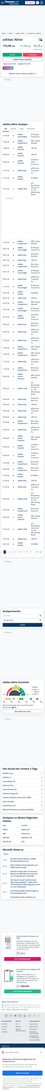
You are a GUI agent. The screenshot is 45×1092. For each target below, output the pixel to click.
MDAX (5, 829)
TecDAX (24, 825)
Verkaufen (31, 129)
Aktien (10, 33)
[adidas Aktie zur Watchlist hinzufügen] (40, 39)
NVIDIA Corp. (8, 773)
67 (37, 552)
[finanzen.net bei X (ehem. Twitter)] (20, 1016)
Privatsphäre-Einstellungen (34, 1036)
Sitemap (4, 1032)
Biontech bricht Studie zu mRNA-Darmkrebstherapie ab (23, 860)
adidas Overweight (22, 135)
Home (4, 33)
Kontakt (4, 1024)
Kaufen (13, 129)
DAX (4, 825)
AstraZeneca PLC (9, 805)
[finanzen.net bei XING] (30, 1016)
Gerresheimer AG (10, 789)
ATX (22, 841)
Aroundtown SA (9, 781)
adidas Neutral (21, 148)
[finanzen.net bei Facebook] (11, 1016)
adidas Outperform (22, 142)
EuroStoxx (24, 1009)
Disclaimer (33, 1029)
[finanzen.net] (12, 2)
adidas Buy (22, 170)
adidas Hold (22, 189)
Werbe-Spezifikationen (21, 1030)
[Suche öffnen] (37, 2)
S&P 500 (6, 837)
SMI (4, 833)
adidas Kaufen (20, 178)
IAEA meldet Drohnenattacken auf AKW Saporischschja (24, 866)
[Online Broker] (12, 4)
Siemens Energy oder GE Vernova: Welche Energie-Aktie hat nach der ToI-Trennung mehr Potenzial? (24, 873)
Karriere (4, 1027)
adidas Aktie (20, 33)
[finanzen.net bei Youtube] (15, 1016)
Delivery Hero (8, 785)
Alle (5, 129)
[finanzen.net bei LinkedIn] (25, 1016)
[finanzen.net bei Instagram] (6, 1016)
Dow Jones (25, 833)
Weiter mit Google (22, 1073)
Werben (18, 1027)
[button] (30, 2)
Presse (4, 1029)
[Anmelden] (41, 2)
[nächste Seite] (40, 552)
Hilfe (17, 1024)
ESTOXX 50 (7, 841)
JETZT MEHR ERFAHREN (22, 991)
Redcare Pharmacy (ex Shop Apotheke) (18, 809)
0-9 (7, 1005)
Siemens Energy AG (10, 793)
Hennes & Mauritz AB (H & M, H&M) (17, 797)
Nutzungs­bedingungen (34, 1032)
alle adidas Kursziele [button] (23, 711)
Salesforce (7, 777)
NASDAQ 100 (26, 837)
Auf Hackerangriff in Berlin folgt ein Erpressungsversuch (24, 892)
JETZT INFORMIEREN (22, 959)
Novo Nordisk (8, 801)
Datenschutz (33, 1027)
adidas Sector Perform (21, 376)
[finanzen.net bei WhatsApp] (34, 1016)
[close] (41, 1052)
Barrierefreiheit (34, 1040)
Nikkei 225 (25, 829)
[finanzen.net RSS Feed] (39, 1016)
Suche (22, 625)
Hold (21, 129)
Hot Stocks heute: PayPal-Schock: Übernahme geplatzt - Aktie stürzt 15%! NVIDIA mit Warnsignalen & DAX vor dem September (25, 883)
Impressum (33, 1024)
